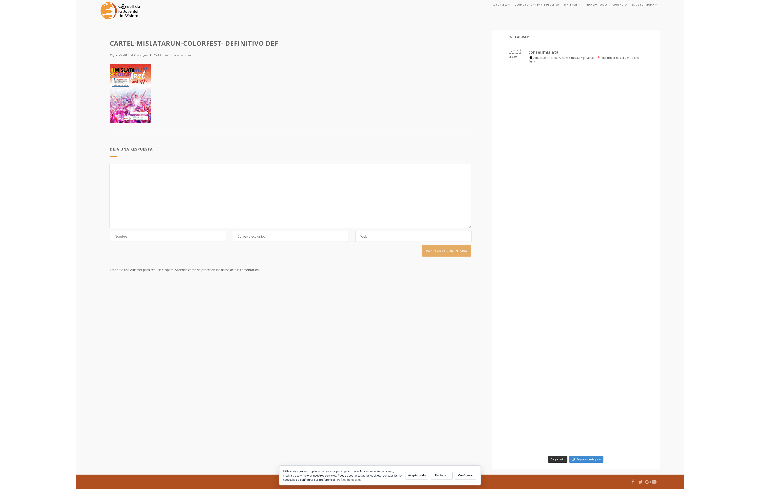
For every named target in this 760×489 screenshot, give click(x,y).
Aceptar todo (417, 475)
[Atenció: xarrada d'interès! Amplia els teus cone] (576, 338)
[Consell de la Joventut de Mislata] (120, 20)
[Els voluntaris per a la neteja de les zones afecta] (576, 183)
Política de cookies (349, 479)
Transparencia (596, 4)
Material (571, 4)
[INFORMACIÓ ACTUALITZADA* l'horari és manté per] (576, 261)
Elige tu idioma (643, 4)
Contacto (619, 4)
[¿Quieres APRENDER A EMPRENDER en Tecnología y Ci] (576, 415)
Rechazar (441, 475)
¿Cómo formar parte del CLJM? (537, 4)
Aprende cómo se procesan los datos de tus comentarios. (217, 270)
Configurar (465, 475)
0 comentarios (177, 55)
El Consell (499, 4)
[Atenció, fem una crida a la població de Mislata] (576, 106)
